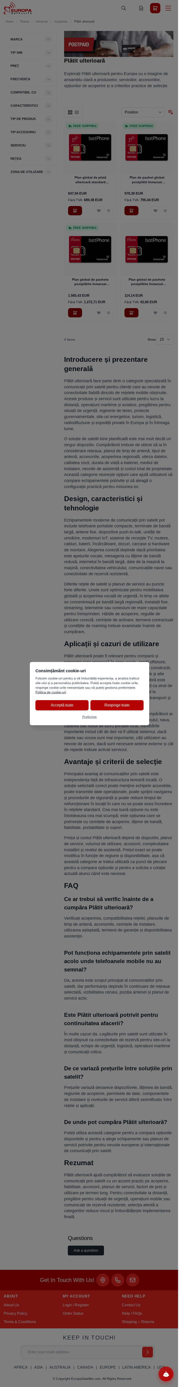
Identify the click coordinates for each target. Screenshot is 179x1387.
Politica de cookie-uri (50, 692)
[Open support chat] (165, 1374)
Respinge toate (117, 705)
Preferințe (89, 717)
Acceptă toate (62, 705)
